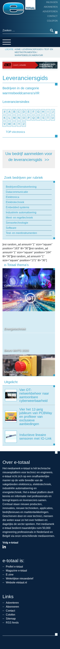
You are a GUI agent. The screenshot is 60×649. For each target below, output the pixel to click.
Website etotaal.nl (16, 582)
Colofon (52, 21)
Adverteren (50, 11)
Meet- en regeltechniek (19, 217)
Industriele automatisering (21, 212)
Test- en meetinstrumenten (21, 233)
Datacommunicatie (17, 191)
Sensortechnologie (17, 222)
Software (11, 227)
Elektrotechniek (15, 202)
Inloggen (52, 2)
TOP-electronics (15, 132)
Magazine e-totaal (16, 570)
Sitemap (11, 618)
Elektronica (12, 197)
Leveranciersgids (32, 49)
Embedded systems (17, 207)
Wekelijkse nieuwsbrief (19, 578)
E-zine (10, 574)
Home (18, 49)
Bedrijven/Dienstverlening (21, 186)
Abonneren (51, 7)
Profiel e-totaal (14, 566)
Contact (52, 16)
